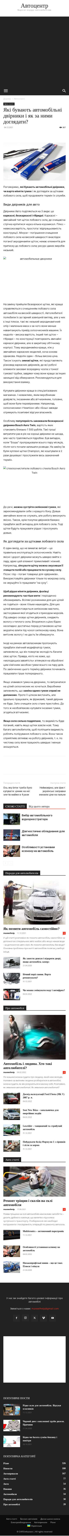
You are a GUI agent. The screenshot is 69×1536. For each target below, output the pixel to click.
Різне (53, 1522)
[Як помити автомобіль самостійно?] (34, 902)
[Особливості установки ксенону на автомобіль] (11, 851)
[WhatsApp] (29, 135)
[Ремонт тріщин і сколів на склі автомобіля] (34, 1181)
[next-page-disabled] (11, 863)
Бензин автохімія (28, 1518)
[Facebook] (6, 135)
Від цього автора (39, 806)
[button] (5, 90)
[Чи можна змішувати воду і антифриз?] (11, 994)
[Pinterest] (22, 135)
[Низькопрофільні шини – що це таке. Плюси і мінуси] (11, 1267)
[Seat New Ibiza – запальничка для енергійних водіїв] (11, 1114)
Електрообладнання (21, 1522)
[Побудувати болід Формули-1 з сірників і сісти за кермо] (11, 1146)
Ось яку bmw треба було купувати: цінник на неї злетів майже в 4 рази (17, 791)
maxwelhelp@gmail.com (45, 1308)
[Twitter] (14, 135)
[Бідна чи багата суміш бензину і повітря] (11, 1441)
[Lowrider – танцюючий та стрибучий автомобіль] (11, 1130)
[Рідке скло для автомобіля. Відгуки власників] (11, 1409)
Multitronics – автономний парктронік (43, 1231)
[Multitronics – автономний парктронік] (11, 1235)
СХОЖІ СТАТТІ (15, 806)
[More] (37, 135)
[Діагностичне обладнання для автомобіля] (11, 835)
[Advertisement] (34, 51)
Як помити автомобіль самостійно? (31, 929)
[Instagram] (25, 1318)
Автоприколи (40, 1522)
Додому (7, 98)
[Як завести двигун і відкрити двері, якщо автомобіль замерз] (11, 962)
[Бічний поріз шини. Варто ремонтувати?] (11, 978)
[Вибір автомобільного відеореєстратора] (11, 819)
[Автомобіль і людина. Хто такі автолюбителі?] (34, 1037)
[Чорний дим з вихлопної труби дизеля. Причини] (11, 1425)
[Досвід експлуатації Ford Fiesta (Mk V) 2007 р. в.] (11, 1098)
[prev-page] (5, 863)
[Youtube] (52, 1318)
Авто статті (19, 98)
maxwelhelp (9, 933)
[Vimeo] (43, 1318)
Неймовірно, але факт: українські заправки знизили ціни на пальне (52, 791)
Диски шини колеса (50, 1518)
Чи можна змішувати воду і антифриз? (44, 990)
